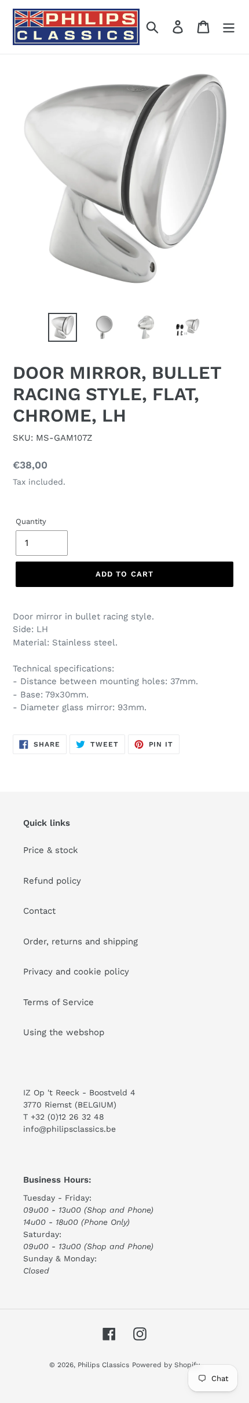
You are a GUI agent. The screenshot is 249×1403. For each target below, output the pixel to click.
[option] (62, 327)
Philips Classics (103, 1365)
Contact (39, 911)
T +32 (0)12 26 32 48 (63, 1116)
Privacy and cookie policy (76, 971)
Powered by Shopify (166, 1365)
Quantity (31, 521)
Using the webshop (63, 1032)
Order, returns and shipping (80, 941)
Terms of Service (58, 1002)
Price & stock (50, 850)
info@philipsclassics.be (69, 1129)
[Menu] (228, 27)
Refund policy (52, 881)
